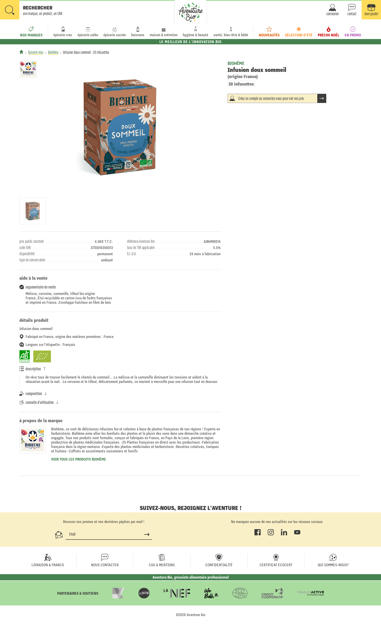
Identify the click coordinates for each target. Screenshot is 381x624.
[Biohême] (28, 69)
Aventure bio (196, 615)
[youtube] (297, 534)
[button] (31, 10)
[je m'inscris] (147, 534)
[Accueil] (21, 52)
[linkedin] (284, 534)
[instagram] (271, 534)
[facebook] (257, 534)
